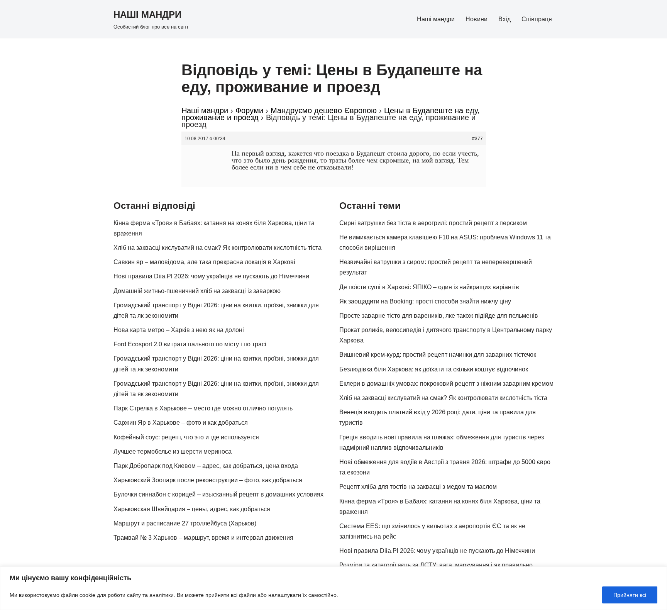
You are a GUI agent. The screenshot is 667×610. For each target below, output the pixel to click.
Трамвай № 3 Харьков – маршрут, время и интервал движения (203, 537)
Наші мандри (436, 19)
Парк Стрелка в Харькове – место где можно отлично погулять (203, 408)
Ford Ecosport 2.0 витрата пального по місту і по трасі (189, 344)
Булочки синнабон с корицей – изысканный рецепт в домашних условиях (218, 494)
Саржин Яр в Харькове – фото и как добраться (180, 422)
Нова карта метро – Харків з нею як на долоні (178, 330)
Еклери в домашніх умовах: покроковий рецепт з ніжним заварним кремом (446, 383)
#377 (477, 138)
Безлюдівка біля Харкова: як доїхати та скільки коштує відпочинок (433, 369)
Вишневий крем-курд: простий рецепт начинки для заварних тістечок (437, 354)
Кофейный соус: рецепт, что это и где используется (186, 437)
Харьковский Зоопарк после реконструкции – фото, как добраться (207, 480)
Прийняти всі (629, 595)
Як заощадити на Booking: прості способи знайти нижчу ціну (425, 301)
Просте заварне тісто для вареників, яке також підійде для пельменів (438, 315)
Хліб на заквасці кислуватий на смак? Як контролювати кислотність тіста (217, 247)
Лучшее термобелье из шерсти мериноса (172, 451)
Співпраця (536, 19)
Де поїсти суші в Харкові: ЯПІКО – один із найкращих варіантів (429, 287)
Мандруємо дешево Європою (324, 110)
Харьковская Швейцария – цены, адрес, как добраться (191, 509)
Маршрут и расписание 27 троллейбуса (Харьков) (184, 523)
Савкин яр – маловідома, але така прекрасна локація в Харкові (204, 262)
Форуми (249, 110)
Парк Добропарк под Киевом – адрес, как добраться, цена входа (205, 466)
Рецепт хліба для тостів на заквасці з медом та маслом (418, 486)
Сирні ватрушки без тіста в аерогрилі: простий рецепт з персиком (433, 223)
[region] (333, 588)
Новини (477, 19)
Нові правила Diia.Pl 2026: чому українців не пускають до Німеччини (211, 276)
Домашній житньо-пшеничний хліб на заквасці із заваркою (197, 291)
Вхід (504, 19)
